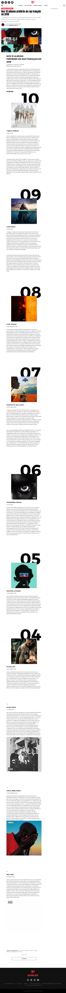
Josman (9, 951)
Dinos (32, 950)
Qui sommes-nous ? (10, 983)
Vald (21, 951)
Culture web (28, 5)
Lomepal (14, 951)
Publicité (19, 983)
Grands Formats (37, 5)
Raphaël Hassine (13, 25)
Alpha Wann (22, 950)
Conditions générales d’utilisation (51, 983)
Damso (28, 950)
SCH (18, 951)
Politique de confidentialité (33, 985)
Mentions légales (35, 983)
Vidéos (46, 5)
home (36, 950)
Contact (26, 983)
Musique (20, 5)
